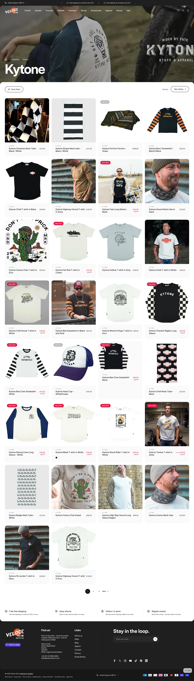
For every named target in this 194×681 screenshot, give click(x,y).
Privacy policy (17, 677)
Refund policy (8, 677)
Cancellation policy (59, 677)
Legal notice (69, 677)
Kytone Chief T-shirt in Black (22, 209)
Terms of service (26, 677)
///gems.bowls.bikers (54, 652)
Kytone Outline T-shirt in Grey (116, 270)
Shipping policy (37, 677)
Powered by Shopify (26, 673)
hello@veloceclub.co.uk (50, 658)
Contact (78, 650)
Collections (15, 59)
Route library (80, 657)
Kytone (11, 146)
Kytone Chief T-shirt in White (162, 270)
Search (78, 646)
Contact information (47, 677)
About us (78, 636)
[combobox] (16, 3)
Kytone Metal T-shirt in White (69, 452)
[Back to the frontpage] (6, 59)
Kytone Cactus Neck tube (161, 515)
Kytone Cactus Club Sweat (68, 515)
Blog (77, 643)
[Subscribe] (155, 639)
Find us (78, 653)
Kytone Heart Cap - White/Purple (65, 392)
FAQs (77, 639)
